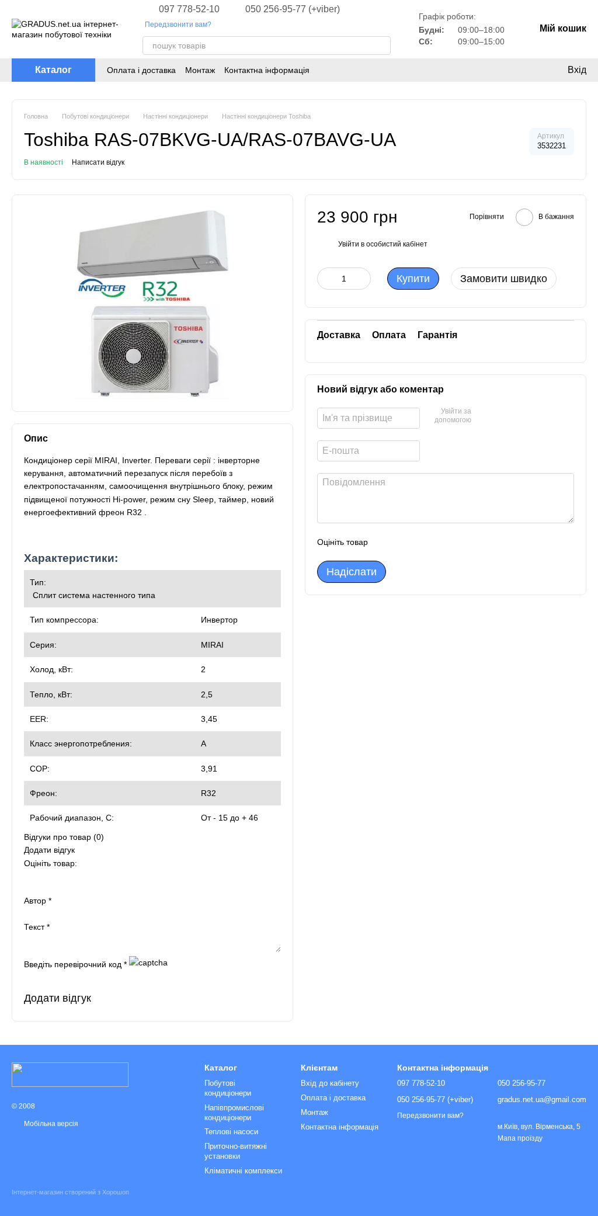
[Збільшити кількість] (362, 278)
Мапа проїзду (520, 1138)
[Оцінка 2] (406, 542)
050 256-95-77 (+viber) (292, 9)
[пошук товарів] (381, 45)
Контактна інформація (267, 70)
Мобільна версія (50, 1124)
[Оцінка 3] (424, 542)
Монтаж (200, 70)
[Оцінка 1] (387, 542)
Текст (37, 927)
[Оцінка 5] (462, 542)
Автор (37, 900)
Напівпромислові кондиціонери (234, 1112)
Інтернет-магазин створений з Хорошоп (70, 1192)
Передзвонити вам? (178, 24)
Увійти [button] (348, 244)
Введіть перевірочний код (75, 964)
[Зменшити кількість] (326, 278)
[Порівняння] (522, 70)
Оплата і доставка (141, 70)
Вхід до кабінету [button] (330, 1083)
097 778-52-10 (189, 9)
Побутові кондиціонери (227, 1088)
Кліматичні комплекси (243, 1170)
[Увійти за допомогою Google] (503, 416)
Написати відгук (98, 162)
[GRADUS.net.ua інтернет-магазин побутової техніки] (70, 1074)
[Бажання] (499, 70)
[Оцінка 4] (443, 542)
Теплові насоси (231, 1131)
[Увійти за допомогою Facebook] (484, 416)
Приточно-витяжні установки (235, 1151)
